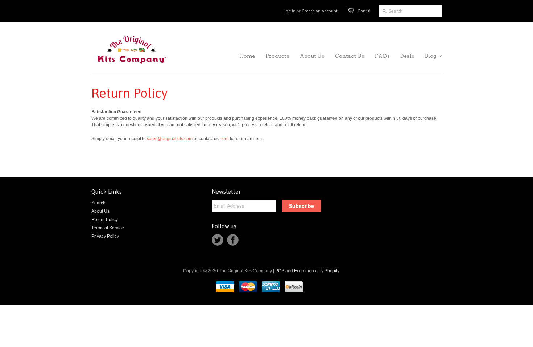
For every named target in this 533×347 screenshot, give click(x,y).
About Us (100, 211)
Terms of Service (107, 227)
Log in (290, 10)
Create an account (320, 10)
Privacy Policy (105, 236)
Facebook (233, 240)
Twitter (217, 240)
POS (279, 270)
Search (98, 202)
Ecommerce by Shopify (316, 270)
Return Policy (104, 219)
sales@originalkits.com (170, 138)
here (224, 138)
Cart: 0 (364, 10)
